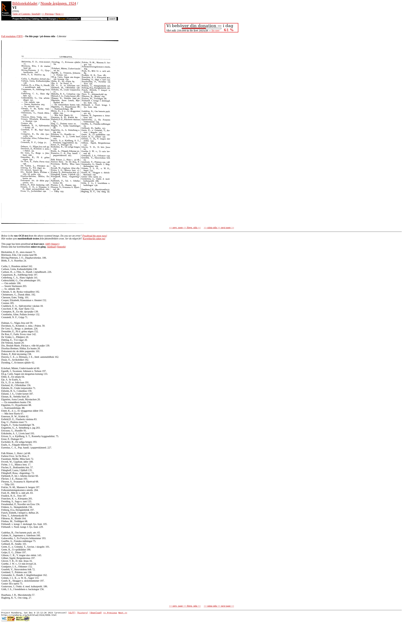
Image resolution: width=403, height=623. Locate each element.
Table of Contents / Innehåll (26, 14)
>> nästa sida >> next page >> (219, 227)
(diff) (47, 244)
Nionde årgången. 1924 (58, 3)
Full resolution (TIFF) (12, 36)
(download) (95, 613)
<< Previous (48, 14)
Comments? (73, 19)
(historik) (61, 246)
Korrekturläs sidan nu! (94, 238)
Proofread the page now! (94, 235)
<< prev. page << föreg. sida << (185, 227)
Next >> (59, 14)
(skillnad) (51, 246)
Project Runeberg (21, 19)
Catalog (35, 19)
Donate (61, 19)
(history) (55, 244)
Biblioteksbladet (24, 3)
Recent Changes (49, 19)
